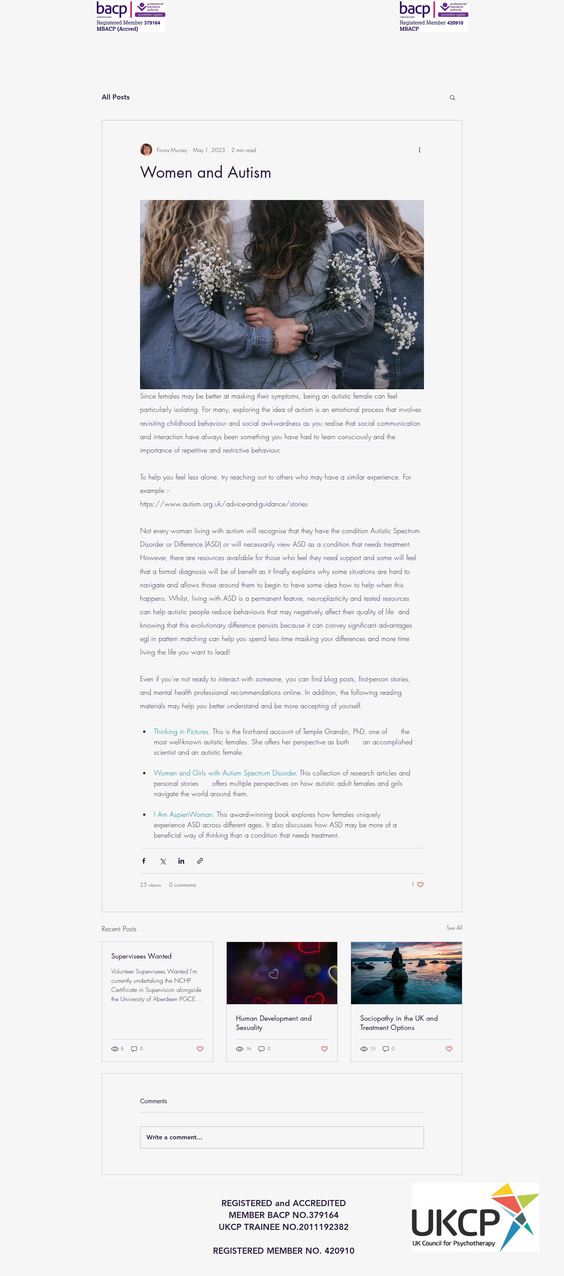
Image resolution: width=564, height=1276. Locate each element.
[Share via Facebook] (143, 860)
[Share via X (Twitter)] (162, 860)
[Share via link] (200, 860)
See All (454, 927)
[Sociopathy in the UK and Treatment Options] (406, 973)
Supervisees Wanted (141, 955)
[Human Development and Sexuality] (282, 973)
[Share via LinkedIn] (181, 860)
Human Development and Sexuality (274, 1022)
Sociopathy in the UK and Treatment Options (399, 1022)
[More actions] (419, 149)
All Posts (116, 97)
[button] (452, 97)
